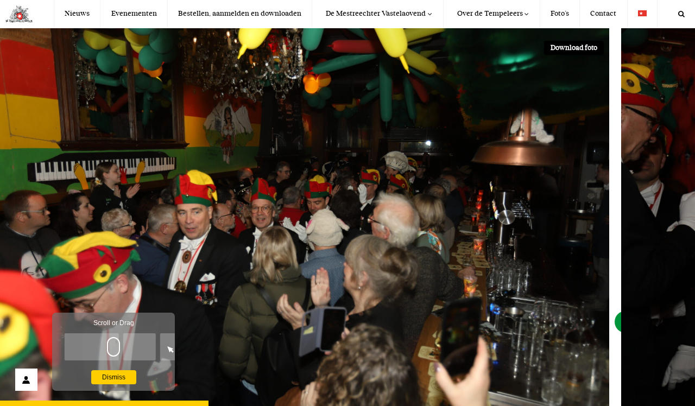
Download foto (574, 48)
